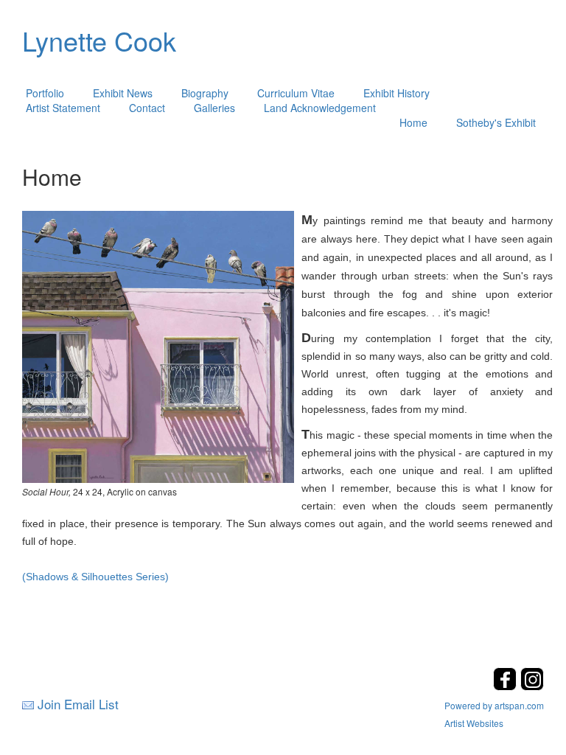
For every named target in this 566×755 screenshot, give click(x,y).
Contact (147, 107)
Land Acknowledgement (320, 107)
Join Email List (78, 704)
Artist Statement (63, 107)
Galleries (214, 107)
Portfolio (45, 93)
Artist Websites (473, 723)
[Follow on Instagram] (532, 686)
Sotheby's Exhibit (496, 122)
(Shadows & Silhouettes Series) (95, 576)
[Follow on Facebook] (506, 686)
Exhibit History (396, 93)
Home (413, 122)
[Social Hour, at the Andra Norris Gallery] (158, 345)
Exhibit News (123, 93)
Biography (204, 93)
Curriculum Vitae (296, 93)
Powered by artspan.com (494, 705)
